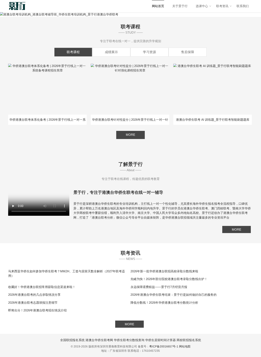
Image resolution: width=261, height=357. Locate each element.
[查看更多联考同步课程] (130, 138)
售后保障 (187, 52)
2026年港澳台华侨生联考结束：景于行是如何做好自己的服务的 (173, 294)
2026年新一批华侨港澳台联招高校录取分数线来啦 (164, 271)
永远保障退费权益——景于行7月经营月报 (158, 287)
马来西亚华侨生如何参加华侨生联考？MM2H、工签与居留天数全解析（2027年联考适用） (66, 273)
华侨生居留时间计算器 (160, 340)
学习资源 (149, 52)
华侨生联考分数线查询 (129, 340)
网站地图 (184, 346)
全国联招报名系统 (72, 340)
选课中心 (202, 6)
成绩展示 (111, 52)
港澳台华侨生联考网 (99, 340)
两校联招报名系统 (189, 340)
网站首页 (158, 6)
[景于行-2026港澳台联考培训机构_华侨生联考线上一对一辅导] (17, 6)
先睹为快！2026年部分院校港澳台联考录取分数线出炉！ (168, 279)
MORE (236, 229)
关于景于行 (180, 6)
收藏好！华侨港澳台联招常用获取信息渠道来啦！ (41, 287)
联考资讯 (222, 6)
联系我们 (243, 6)
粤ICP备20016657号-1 (163, 346)
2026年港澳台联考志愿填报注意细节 (33, 302)
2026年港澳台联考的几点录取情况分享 (34, 294)
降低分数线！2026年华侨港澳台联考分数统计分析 (164, 302)
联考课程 (73, 52)
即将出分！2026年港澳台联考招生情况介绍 (37, 310)
